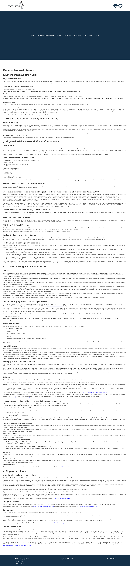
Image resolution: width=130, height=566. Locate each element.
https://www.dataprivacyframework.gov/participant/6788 (17, 397)
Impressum (112, 558)
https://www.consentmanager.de (55, 306)
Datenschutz (113, 560)
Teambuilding (67, 35)
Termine (59, 35)
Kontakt (91, 35)
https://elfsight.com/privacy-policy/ (67, 466)
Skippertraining (77, 35)
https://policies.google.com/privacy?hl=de (63, 498)
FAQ (85, 35)
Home (32, 35)
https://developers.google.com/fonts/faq (43, 506)
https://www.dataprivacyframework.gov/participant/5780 (17, 545)
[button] (46, 35)
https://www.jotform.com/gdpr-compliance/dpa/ (95, 392)
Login (97, 35)
